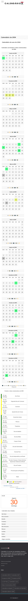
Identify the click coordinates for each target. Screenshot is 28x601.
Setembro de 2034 (13, 275)
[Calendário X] (14, 3)
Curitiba (3, 531)
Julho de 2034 (13, 219)
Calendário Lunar (13, 581)
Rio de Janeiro (5, 516)
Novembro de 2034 (13, 330)
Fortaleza (4, 521)
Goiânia (3, 536)
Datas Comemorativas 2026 (8, 585)
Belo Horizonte (5, 526)
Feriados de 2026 (6, 578)
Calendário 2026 (6, 575)
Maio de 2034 (13, 164)
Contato (2, 565)
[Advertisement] (14, 19)
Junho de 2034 (13, 191)
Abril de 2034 (13, 136)
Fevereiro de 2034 (13, 81)
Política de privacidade (6, 561)
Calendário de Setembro (20, 588)
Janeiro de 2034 (13, 53)
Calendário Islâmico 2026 (8, 591)
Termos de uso (4, 563)
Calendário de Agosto (7, 588)
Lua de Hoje (5, 581)
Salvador (4, 524)
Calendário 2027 (16, 575)
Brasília (3, 519)
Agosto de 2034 (13, 247)
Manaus (3, 529)
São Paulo (4, 514)
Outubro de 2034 (13, 302)
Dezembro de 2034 (13, 358)
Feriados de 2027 (16, 578)
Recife (3, 534)
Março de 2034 (13, 108)
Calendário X (15, 597)
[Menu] (2, 1)
